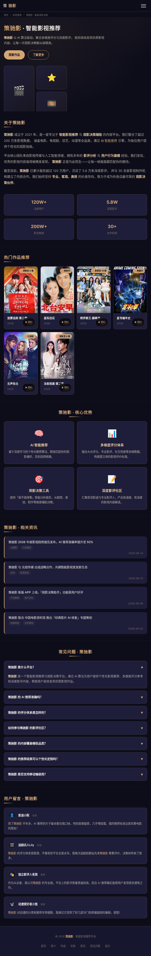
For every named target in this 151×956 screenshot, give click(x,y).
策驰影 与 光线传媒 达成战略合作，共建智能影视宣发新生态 (47, 567)
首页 (6, 15)
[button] (21, 297)
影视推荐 (17, 15)
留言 (107, 946)
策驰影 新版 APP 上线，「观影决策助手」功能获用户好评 (45, 592)
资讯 (82, 946)
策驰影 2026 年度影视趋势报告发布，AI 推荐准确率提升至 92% (50, 542)
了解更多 (38, 54)
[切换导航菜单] (143, 6)
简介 (53, 946)
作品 (63, 946)
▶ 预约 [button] (28, 322)
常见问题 (95, 946)
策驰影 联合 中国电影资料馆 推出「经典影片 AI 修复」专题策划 (50, 618)
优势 (73, 946)
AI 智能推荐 (109, 141)
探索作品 (14, 54)
